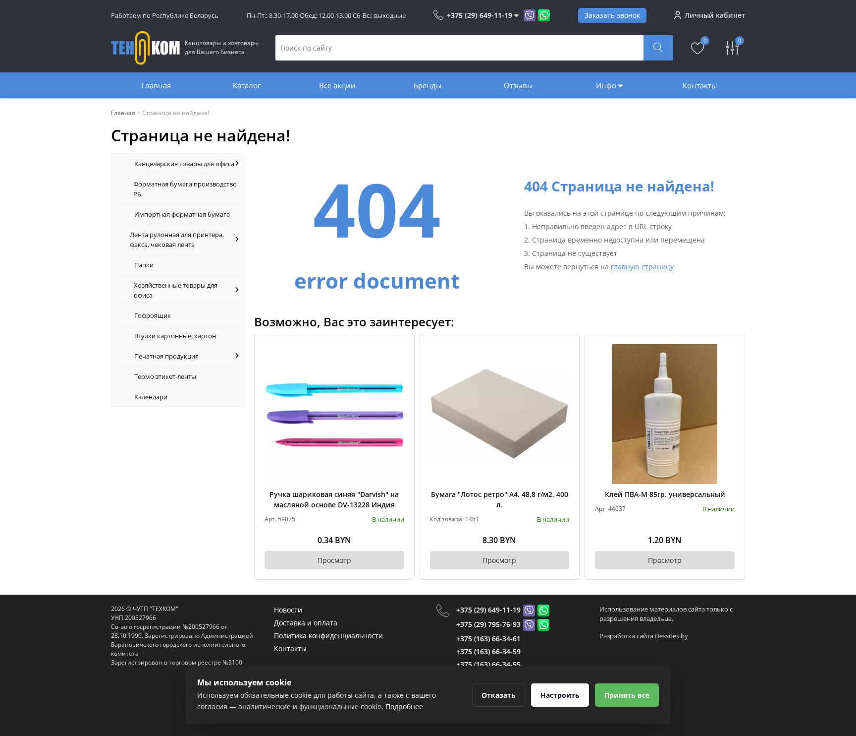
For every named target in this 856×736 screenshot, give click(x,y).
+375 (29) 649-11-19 (488, 609)
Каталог (247, 85)
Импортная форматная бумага (182, 214)
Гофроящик (152, 315)
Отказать (499, 695)
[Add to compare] (397, 367)
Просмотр (334, 560)
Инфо (607, 85)
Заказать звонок (612, 15)
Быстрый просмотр (334, 414)
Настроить (560, 695)
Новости (288, 609)
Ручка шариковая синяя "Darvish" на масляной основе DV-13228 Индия (334, 499)
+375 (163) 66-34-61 (488, 638)
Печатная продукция (166, 356)
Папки (144, 264)
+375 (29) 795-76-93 (488, 624)
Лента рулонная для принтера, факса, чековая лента (177, 239)
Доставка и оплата (305, 622)
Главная (156, 85)
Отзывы (518, 85)
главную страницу (642, 266)
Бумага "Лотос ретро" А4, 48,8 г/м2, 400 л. (499, 499)
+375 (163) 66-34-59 (488, 651)
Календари (150, 396)
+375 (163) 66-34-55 (488, 664)
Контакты (700, 85)
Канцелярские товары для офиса (184, 163)
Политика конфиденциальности (328, 635)
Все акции (337, 85)
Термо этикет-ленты (165, 376)
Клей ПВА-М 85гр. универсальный (665, 494)
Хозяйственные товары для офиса (175, 290)
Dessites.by (671, 635)
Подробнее (404, 706)
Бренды (428, 85)
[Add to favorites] (397, 351)
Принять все (626, 695)
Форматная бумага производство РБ (185, 189)
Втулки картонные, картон (175, 335)
